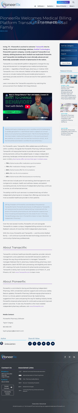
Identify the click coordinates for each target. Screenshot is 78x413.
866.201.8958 (5, 382)
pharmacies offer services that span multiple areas (29, 159)
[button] (42, 6)
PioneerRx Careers (7, 393)
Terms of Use (43, 403)
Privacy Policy (35, 403)
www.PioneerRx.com (36, 306)
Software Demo (63, 2)
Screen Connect (8, 387)
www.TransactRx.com (22, 272)
